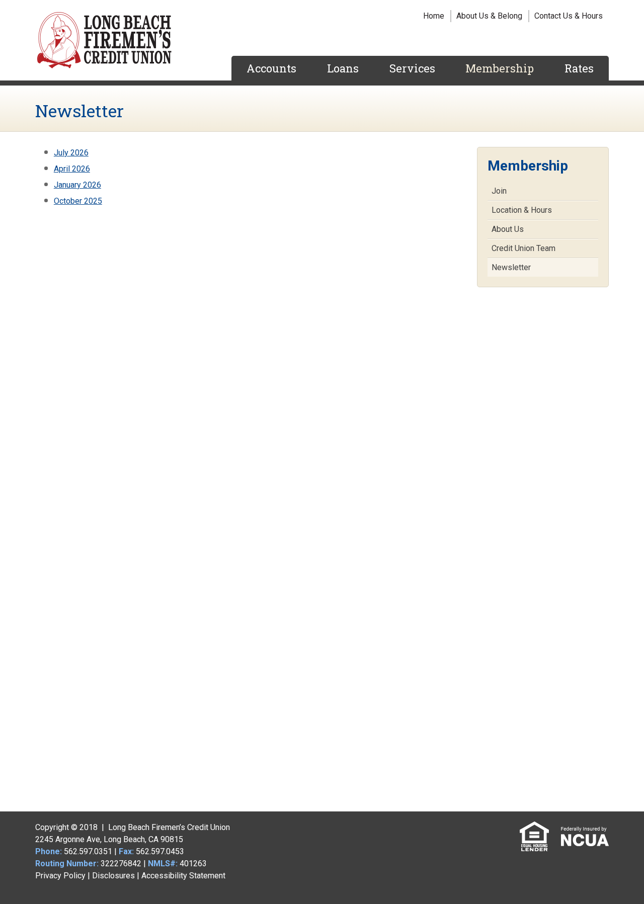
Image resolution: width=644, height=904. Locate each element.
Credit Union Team (523, 248)
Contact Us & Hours (568, 16)
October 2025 (78, 201)
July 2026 (71, 152)
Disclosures (113, 875)
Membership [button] (499, 68)
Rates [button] (579, 68)
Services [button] (412, 68)
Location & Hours (522, 210)
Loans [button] (343, 68)
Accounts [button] (271, 68)
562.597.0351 (88, 851)
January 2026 (77, 185)
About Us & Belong (489, 16)
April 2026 (72, 169)
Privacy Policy (60, 875)
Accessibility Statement (183, 875)
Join (499, 191)
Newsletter (511, 267)
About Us (508, 229)
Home (433, 16)
